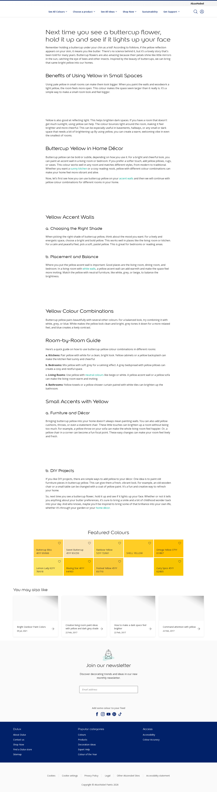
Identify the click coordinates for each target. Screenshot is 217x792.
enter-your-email (85, 685)
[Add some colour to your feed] (97, 714)
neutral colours (94, 375)
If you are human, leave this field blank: (14, 656)
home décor (103, 508)
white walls (89, 268)
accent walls (126, 178)
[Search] (195, 11)
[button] (202, 11)
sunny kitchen (78, 168)
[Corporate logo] (197, 3)
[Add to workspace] (59, 543)
